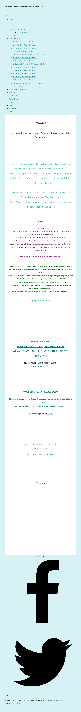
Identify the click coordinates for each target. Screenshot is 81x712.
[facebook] (42, 627)
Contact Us (12, 108)
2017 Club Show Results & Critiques (24, 73)
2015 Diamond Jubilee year (25, 32)
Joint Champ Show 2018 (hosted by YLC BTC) (28, 83)
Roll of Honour (13, 99)
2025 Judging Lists (15, 92)
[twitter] (42, 695)
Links (10, 105)
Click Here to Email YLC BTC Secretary (40, 454)
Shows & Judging (14, 38)
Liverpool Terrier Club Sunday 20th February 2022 (29, 54)
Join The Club (17, 35)
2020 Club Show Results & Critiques (24, 61)
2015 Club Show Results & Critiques (24, 77)
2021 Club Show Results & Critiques (24, 58)
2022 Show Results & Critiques (23, 51)
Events (11, 102)
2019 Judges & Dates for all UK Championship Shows (30, 64)
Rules (14, 26)
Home (11, 19)
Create (18, 703)
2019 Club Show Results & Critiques (24, 67)
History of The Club (19, 29)
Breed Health (13, 96)
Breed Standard (18, 86)
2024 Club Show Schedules (17, 89)
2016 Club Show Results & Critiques (24, 80)
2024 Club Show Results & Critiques (24, 45)
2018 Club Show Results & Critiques (24, 70)
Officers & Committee (16, 23)
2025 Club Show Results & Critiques (24, 42)
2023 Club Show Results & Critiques (24, 48)
